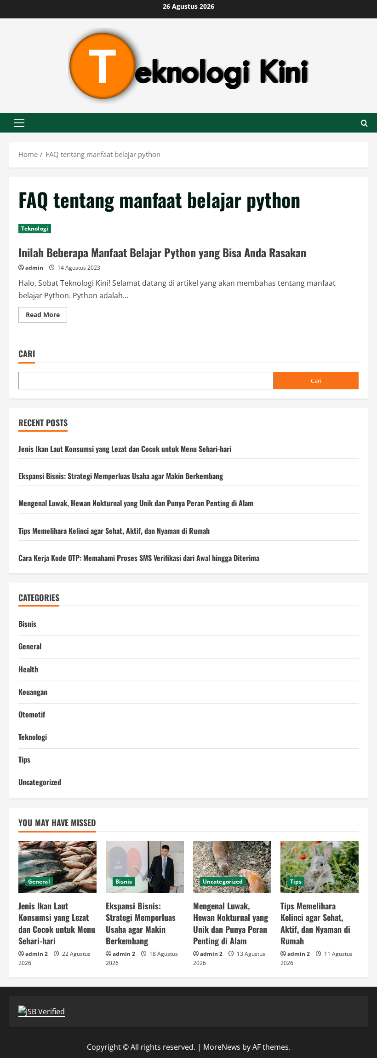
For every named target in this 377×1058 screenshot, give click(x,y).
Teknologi (34, 228)
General (29, 646)
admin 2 (36, 954)
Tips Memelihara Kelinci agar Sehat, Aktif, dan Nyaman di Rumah (114, 530)
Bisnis (27, 623)
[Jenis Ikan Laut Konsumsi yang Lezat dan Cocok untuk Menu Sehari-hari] (57, 867)
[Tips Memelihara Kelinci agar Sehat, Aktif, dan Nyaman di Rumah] (319, 867)
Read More (46, 316)
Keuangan (32, 691)
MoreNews (221, 1047)
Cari (26, 353)
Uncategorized (39, 781)
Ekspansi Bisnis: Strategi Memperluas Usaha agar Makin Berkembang (120, 475)
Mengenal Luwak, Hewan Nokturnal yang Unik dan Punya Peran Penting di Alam (135, 503)
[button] (19, 123)
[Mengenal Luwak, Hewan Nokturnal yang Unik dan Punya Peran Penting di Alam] (232, 867)
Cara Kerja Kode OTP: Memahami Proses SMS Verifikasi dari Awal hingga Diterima (138, 557)
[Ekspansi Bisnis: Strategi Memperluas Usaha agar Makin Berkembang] (145, 867)
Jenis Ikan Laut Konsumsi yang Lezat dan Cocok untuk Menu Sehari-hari (124, 448)
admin (34, 268)
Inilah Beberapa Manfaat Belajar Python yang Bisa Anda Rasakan (162, 252)
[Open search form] (364, 123)
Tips (24, 759)
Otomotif (31, 714)
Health (28, 669)
